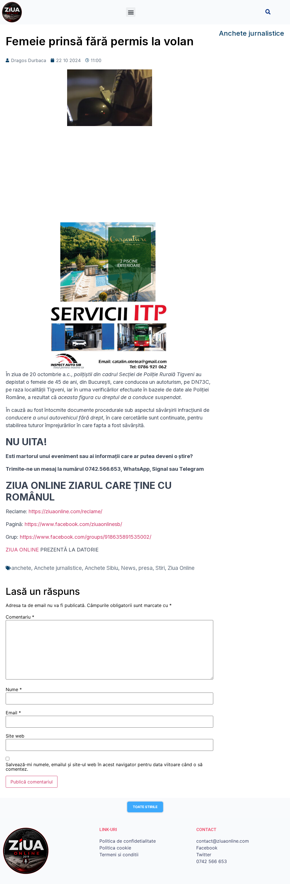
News (128, 568)
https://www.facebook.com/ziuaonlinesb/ (73, 524)
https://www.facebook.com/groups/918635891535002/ (85, 537)
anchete (21, 568)
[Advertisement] (109, 177)
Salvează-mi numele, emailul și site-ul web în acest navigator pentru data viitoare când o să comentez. (104, 766)
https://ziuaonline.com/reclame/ (65, 511)
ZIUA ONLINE (22, 550)
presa (145, 568)
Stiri (160, 568)
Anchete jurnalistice (58, 568)
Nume (14, 689)
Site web (15, 736)
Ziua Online (181, 568)
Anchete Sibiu (101, 568)
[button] (130, 12)
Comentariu (20, 617)
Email (13, 712)
